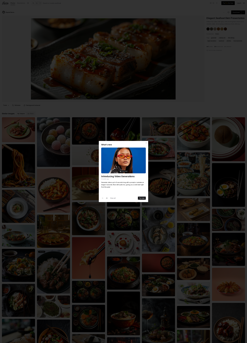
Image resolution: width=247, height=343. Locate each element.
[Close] (146, 143)
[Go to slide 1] (120, 171)
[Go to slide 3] (123, 171)
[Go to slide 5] (126, 171)
